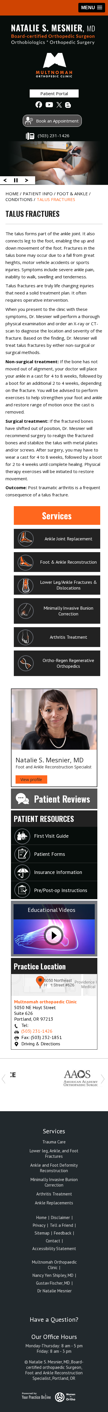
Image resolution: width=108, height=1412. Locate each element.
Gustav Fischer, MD (53, 1283)
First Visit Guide (51, 836)
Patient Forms (49, 854)
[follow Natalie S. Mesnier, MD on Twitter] (58, 105)
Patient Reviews (62, 798)
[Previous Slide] (4, 180)
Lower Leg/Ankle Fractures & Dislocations (68, 585)
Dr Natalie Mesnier (54, 1291)
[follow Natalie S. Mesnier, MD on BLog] (68, 105)
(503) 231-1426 (53, 135)
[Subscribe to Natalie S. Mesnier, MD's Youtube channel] (48, 105)
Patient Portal (54, 93)
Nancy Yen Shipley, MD (53, 1275)
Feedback (63, 1233)
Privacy (39, 1225)
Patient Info (38, 193)
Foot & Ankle (73, 193)
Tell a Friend (62, 1225)
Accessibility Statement (54, 1248)
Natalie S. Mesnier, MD (50, 759)
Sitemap (43, 1233)
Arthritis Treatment (68, 637)
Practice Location (40, 966)
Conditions (19, 199)
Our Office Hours (54, 1337)
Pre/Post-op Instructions (60, 890)
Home (12, 193)
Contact (53, 1240)
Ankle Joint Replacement (68, 539)
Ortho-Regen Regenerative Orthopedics (68, 663)
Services (57, 515)
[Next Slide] (26, 180)
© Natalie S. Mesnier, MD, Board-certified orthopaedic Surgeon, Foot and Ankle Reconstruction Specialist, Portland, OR (54, 1370)
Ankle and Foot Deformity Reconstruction (54, 1167)
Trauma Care (54, 1142)
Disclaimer (61, 1217)
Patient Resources (44, 818)
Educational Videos (51, 910)
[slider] (15, 180)
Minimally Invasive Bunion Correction (68, 611)
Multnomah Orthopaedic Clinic (54, 1264)
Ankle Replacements (54, 1203)
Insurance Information (58, 872)
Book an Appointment (57, 121)
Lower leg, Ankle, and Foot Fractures (54, 1153)
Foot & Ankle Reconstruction (68, 562)
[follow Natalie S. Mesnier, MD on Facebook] (39, 105)
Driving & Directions (40, 1043)
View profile (31, 779)
